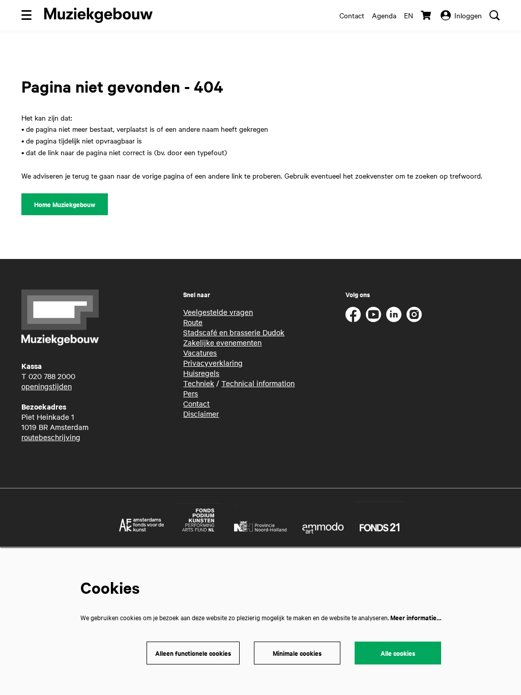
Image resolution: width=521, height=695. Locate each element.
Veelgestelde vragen (218, 312)
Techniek (198, 383)
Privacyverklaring (213, 363)
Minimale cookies (297, 653)
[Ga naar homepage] (98, 15)
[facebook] (353, 314)
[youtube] (373, 314)
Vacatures (200, 352)
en (408, 15)
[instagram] (414, 314)
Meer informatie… (415, 617)
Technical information (258, 383)
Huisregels (201, 373)
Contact (351, 15)
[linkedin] (393, 314)
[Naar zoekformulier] (494, 15)
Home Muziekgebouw (64, 204)
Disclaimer (201, 414)
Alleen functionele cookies (193, 653)
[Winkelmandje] (427, 15)
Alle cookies (398, 653)
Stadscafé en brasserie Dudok (233, 332)
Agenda (384, 15)
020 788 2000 (51, 376)
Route (192, 322)
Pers (190, 393)
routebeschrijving (50, 437)
